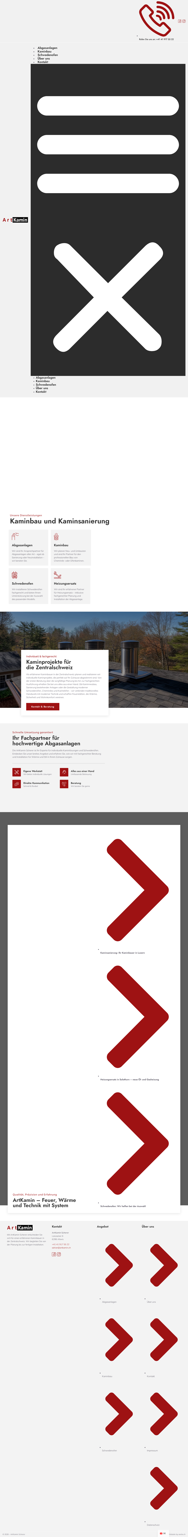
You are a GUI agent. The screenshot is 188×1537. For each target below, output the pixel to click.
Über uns (44, 58)
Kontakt (43, 62)
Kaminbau (44, 51)
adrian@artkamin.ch (61, 1247)
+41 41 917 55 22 (60, 1244)
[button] (108, 220)
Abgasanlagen (47, 48)
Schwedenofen (48, 55)
